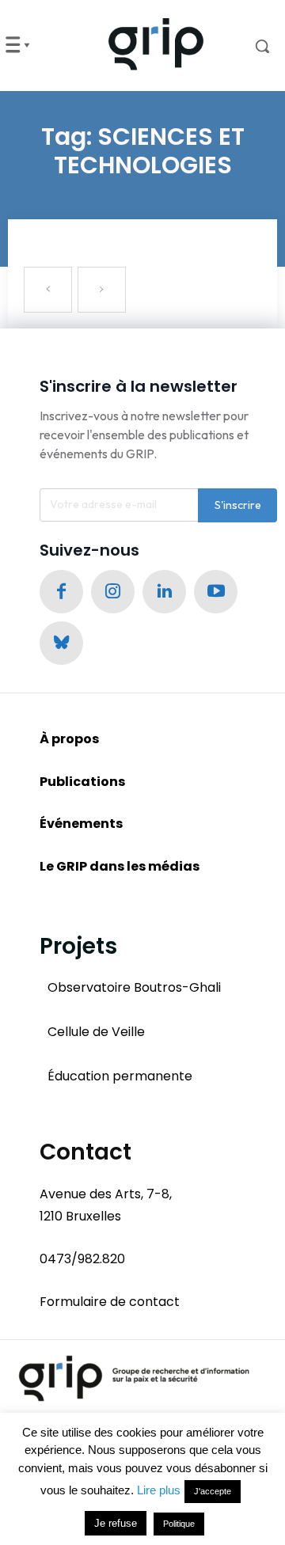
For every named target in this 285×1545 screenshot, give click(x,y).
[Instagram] (113, 591)
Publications (82, 781)
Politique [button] (179, 1523)
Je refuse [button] (115, 1523)
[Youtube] (216, 591)
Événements (81, 823)
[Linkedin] (164, 591)
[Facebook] (61, 591)
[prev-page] (48, 290)
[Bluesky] (61, 643)
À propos (69, 739)
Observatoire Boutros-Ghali (134, 987)
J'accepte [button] (212, 1491)
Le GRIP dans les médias (120, 866)
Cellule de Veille (96, 1032)
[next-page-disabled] (102, 290)
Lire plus (158, 1490)
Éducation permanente (120, 1076)
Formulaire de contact (110, 1302)
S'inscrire (238, 505)
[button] (252, 46)
